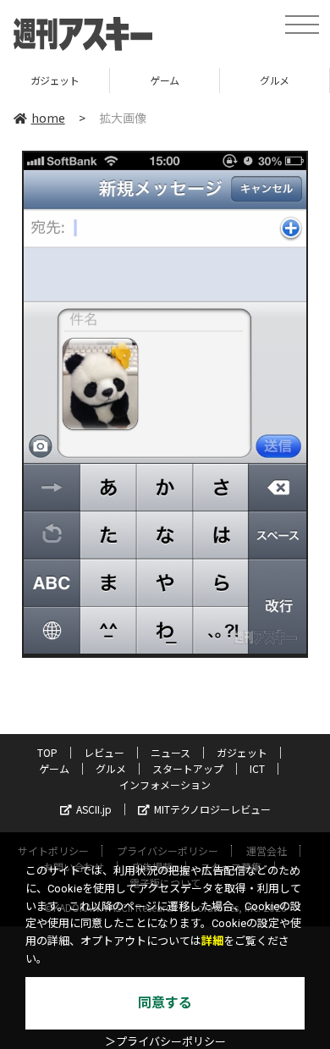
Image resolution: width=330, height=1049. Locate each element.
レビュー (104, 752)
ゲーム (164, 80)
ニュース (170, 752)
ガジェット (55, 80)
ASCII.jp (94, 809)
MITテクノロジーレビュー (212, 809)
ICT (257, 768)
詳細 (212, 941)
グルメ (274, 80)
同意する (165, 1003)
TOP (47, 752)
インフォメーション (165, 784)
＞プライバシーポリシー (165, 1041)
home (48, 117)
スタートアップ (187, 768)
